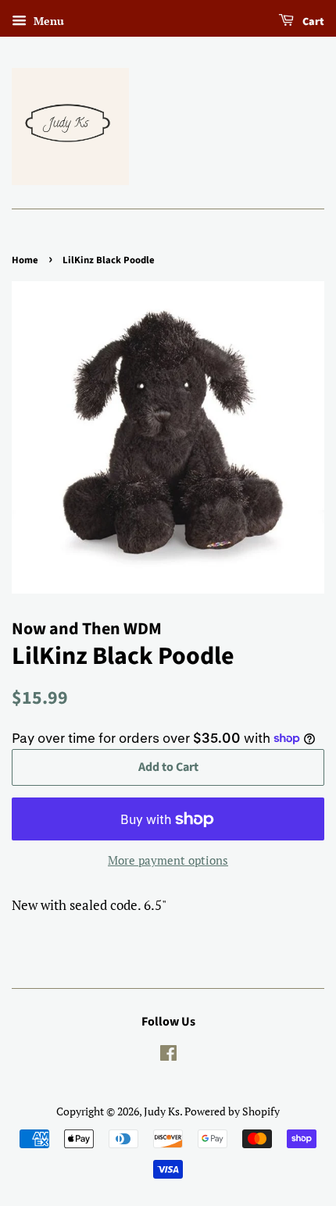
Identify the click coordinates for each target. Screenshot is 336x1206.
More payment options (168, 860)
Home (25, 260)
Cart (312, 22)
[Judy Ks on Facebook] (168, 1055)
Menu (47, 20)
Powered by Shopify (232, 1111)
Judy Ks (162, 1111)
